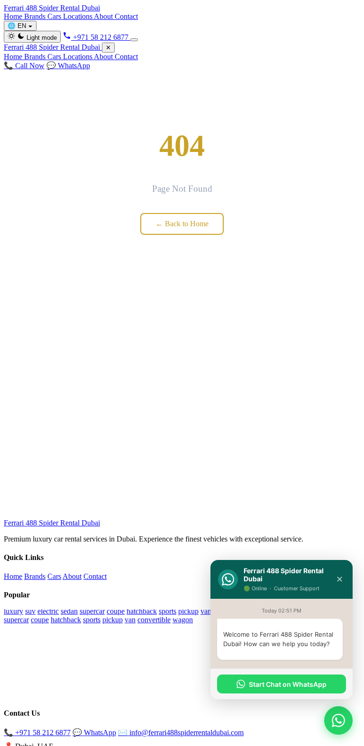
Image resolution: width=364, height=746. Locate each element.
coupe (116, 611)
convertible (154, 619)
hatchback (142, 611)
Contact (126, 16)
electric (48, 611)
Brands (35, 16)
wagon (183, 619)
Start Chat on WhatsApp (288, 684)
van (205, 611)
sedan (69, 611)
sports (167, 611)
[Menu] (134, 39)
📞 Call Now (24, 66)
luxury (13, 611)
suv (30, 611)
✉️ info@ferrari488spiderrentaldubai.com (181, 732)
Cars (55, 16)
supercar (92, 611)
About (104, 16)
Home (14, 16)
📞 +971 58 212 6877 (37, 732)
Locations (78, 16)
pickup (188, 611)
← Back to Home (182, 224)
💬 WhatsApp (68, 66)
